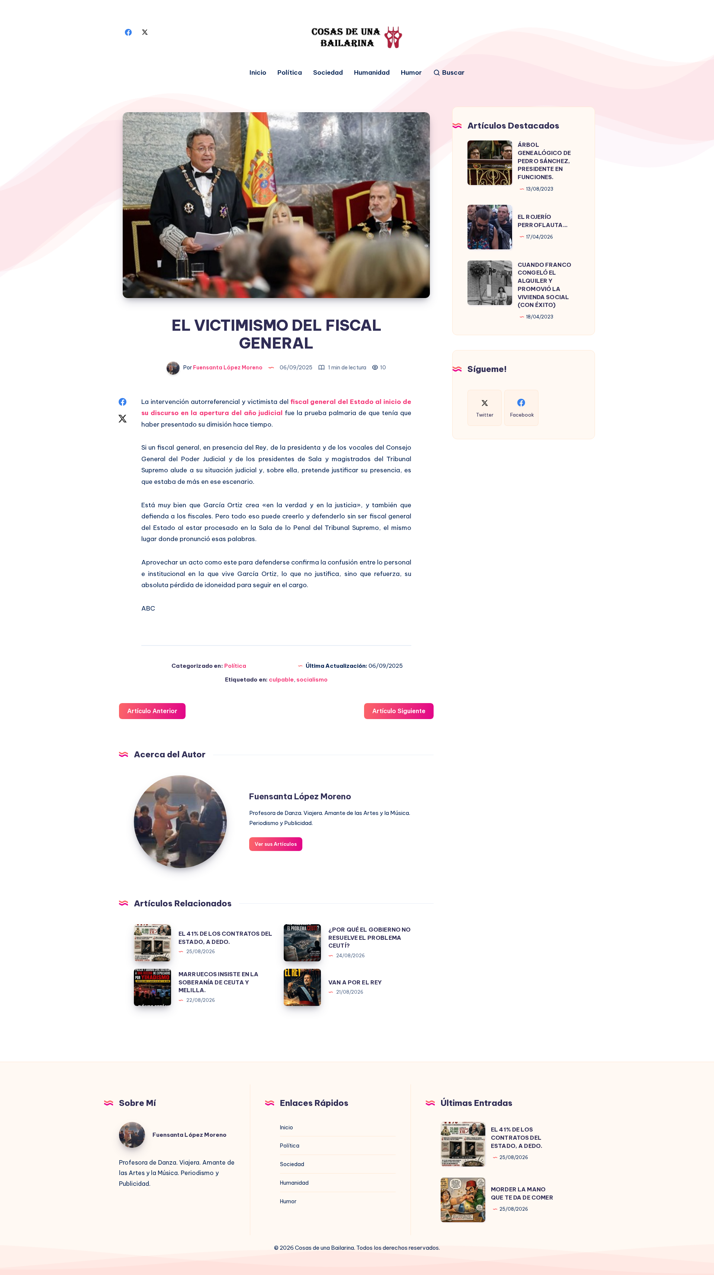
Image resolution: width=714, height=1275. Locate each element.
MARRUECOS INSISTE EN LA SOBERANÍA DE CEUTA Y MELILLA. (218, 982)
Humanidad (372, 73)
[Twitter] (144, 31)
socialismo (312, 679)
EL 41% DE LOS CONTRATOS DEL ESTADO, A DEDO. (517, 1137)
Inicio (258, 73)
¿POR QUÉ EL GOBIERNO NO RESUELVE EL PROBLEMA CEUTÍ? (369, 937)
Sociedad (328, 73)
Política (289, 73)
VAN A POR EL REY (355, 982)
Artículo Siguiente (398, 711)
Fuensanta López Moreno (300, 796)
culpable (281, 679)
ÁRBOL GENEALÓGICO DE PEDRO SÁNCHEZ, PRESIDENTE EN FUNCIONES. (544, 160)
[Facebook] (128, 31)
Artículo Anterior (152, 711)
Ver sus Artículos (276, 844)
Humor (411, 73)
